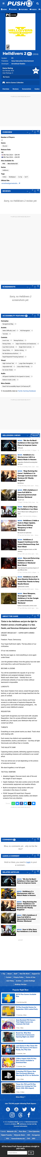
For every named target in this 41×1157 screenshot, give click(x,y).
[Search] (37, 3)
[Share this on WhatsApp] (13, 803)
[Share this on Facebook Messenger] (33, 803)
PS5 (3, 164)
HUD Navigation (25, 330)
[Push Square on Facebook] (29, 1115)
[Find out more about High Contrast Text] (16, 363)
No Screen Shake (7, 370)
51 (14, 480)
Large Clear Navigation (26, 363)
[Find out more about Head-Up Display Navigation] (32, 331)
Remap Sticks (6, 344)
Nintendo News (19, 1135)
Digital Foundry (6, 1135)
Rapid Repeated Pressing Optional (12, 357)
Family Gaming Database (27, 391)
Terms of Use (30, 977)
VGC (7, 1139)
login (28, 862)
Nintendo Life (12, 1131)
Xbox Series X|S (13, 164)
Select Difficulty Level (8, 330)
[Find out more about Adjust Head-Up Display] (14, 367)
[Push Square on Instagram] (12, 1115)
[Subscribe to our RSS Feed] (8, 1110)
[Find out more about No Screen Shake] (15, 370)
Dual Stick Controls (8, 347)
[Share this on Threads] (29, 803)
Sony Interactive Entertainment (22, 61)
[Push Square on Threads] (20, 1115)
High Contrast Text (8, 363)
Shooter (4, 146)
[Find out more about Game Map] (15, 324)
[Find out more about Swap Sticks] (12, 350)
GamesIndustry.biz (18, 1139)
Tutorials (5, 334)
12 (14, 529)
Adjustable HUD (7, 367)
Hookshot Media (13, 1122)
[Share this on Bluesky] (17, 803)
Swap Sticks (6, 350)
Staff (15, 974)
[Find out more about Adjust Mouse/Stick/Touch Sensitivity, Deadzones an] (38, 344)
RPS (33, 1139)
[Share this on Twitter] (25, 803)
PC (12, 58)
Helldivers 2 (17, 53)
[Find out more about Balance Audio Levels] (18, 380)
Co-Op (20, 177)
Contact (8, 977)
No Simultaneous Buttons (10, 353)
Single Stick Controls (25, 347)
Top (3, 974)
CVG (28, 1139)
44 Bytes (14, 1124)
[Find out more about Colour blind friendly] (32, 367)
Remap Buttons (18, 340)
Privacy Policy (18, 977)
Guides (37, 89)
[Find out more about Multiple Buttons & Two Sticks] (16, 347)
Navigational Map (7, 324)
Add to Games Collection (14, 83)
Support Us (36, 974)
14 (14, 449)
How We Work (25, 974)
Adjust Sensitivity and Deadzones (26, 344)
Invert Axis (5, 340)
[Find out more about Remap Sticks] (13, 344)
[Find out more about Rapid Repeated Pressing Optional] (25, 357)
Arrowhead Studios (18, 64)
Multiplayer (12, 177)
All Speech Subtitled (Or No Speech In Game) (16, 376)
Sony (39, 450)
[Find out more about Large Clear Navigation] (35, 363)
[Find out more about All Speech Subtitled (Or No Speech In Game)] (32, 376)
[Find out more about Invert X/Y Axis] (11, 340)
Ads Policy (10, 981)
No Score (6, 77)
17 (14, 586)
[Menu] (3, 3)
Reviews (16, 89)
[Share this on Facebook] (21, 803)
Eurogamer (36, 1135)
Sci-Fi (26, 177)
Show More (20, 1097)
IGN (28, 1135)
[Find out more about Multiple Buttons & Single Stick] (33, 347)
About (9, 974)
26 (14, 515)
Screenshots (26, 89)
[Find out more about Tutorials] (10, 334)
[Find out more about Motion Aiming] (26, 350)
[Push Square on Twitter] (24, 1110)
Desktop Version (20, 984)
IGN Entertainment (31, 1122)
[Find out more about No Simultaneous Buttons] (20, 353)
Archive (18, 981)
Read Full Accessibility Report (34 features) (15, 386)
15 (14, 464)
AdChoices (22, 1124)
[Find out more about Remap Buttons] (25, 340)
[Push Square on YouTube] (16, 1110)
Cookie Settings (29, 981)
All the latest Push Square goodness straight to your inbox (20, 1147)
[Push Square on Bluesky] (33, 1110)
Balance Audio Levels (9, 380)
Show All (35, 436)
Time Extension (34, 1131)
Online (4, 177)
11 (14, 567)
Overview (5, 89)
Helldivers (5, 170)
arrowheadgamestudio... (10, 183)
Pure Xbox (22, 1131)
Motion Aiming (19, 350)
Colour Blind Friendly (23, 367)
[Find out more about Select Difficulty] (17, 331)
